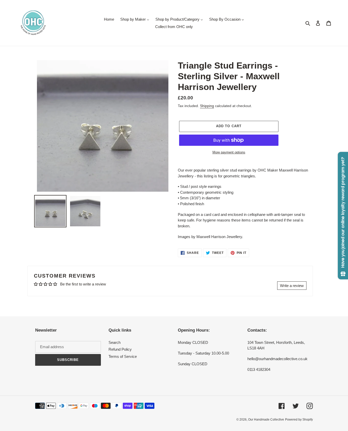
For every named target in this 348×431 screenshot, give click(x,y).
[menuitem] (109, 19)
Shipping (207, 106)
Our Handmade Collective (266, 419)
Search (115, 342)
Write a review (292, 285)
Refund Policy (120, 349)
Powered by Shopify (299, 419)
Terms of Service (123, 356)
